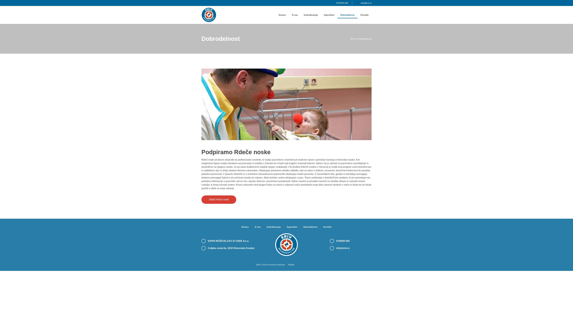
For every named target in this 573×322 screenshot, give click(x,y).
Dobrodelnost (348, 15)
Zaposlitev (329, 15)
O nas (295, 15)
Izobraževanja (311, 15)
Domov (282, 15)
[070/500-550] (332, 241)
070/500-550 (343, 241)
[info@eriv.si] (332, 248)
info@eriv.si (342, 248)
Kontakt (365, 15)
